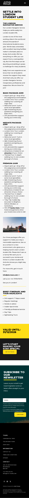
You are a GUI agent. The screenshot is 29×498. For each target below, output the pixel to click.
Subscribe (20, 414)
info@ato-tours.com (10, 275)
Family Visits (14, 208)
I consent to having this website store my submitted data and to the (13, 410)
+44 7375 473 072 (8, 471)
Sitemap (5, 457)
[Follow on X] (10, 481)
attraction (8, 153)
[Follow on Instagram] (7, 481)
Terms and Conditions (10, 454)
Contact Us (6, 451)
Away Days (6, 444)
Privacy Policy (19, 411)
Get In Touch (9, 351)
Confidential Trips (9, 438)
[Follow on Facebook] (4, 481)
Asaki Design (17, 486)
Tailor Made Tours (9, 441)
